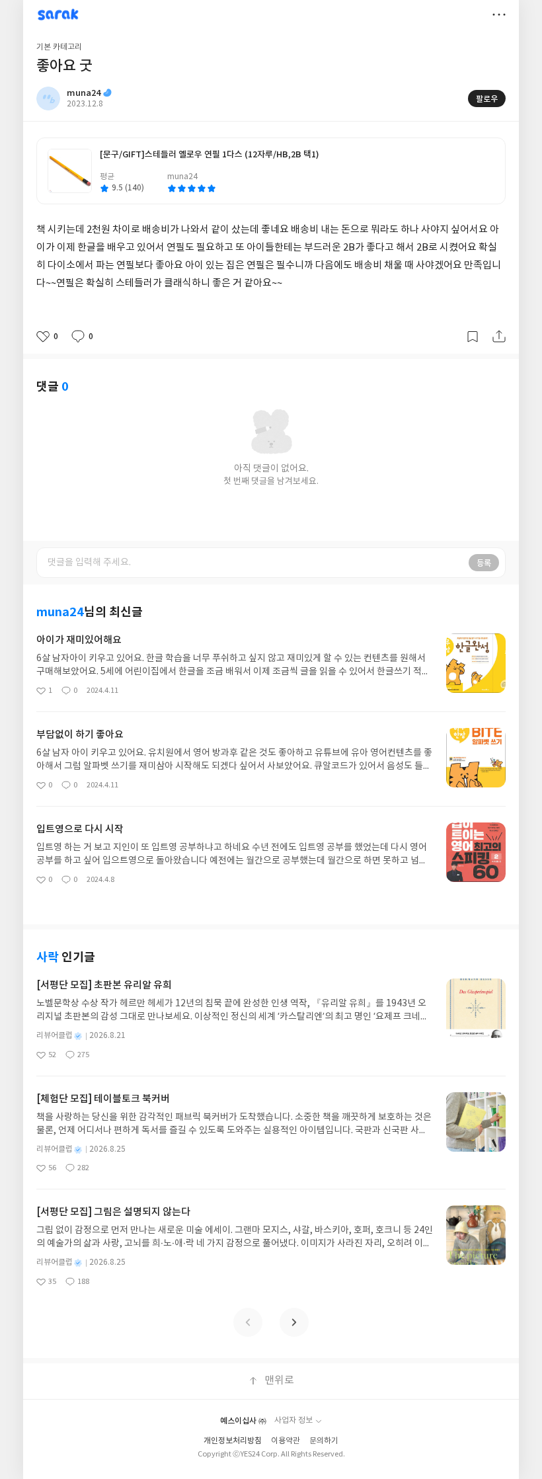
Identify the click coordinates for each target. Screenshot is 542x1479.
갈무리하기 (472, 336)
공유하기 (499, 336)
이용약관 (285, 1441)
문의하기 (323, 1441)
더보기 (499, 14)
